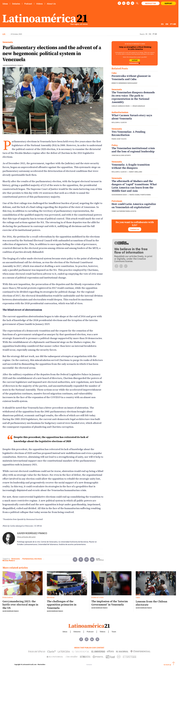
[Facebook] (119, 3)
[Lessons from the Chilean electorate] (156, 583)
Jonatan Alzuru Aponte (121, 155)
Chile (138, 598)
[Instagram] (123, 3)
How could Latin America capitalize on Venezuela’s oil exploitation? (134, 205)
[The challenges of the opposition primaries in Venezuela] (67, 583)
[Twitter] (75, 559)
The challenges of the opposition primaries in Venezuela (61, 605)
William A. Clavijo (119, 122)
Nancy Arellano (135, 172)
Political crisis (97, 598)
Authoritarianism (120, 112)
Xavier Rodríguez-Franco (13, 65)
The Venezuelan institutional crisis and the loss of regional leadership (133, 150)
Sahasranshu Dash (119, 195)
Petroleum (117, 201)
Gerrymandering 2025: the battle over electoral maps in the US (20, 605)
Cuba (114, 73)
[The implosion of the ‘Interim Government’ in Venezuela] (111, 583)
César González (138, 106)
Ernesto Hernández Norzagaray (124, 83)
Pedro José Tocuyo (119, 139)
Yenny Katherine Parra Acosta (124, 211)
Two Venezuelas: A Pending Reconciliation (128, 133)
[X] (132, 3)
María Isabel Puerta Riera (140, 195)
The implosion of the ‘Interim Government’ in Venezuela (109, 603)
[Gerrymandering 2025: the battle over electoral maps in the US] (22, 583)
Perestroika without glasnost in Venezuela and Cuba (131, 77)
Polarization (7, 598)
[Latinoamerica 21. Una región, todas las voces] (89, 625)
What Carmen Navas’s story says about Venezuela (132, 117)
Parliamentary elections (32, 559)
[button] (137, 4)
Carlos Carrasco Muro (121, 106)
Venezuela (7, 42)
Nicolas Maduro (8, 560)
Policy (115, 145)
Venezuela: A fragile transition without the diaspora (131, 166)
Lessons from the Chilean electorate (151, 603)
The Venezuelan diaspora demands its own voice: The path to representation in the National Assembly (133, 97)
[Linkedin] (128, 3)
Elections (50, 598)
